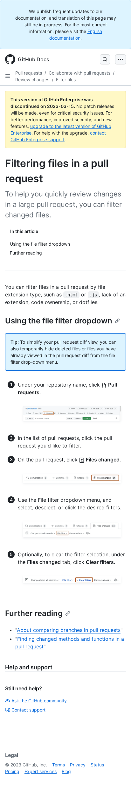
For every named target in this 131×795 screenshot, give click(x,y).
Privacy (78, 764)
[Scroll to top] (117, 781)
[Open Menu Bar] (120, 59)
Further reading (34, 613)
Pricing (12, 771)
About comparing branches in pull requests (69, 630)
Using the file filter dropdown (58, 320)
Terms (58, 764)
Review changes (32, 79)
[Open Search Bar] (105, 59)
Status (97, 764)
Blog (66, 771)
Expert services (40, 771)
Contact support (28, 709)
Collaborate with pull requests (79, 73)
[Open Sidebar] (8, 76)
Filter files (66, 79)
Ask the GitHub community (39, 700)
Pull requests (28, 73)
